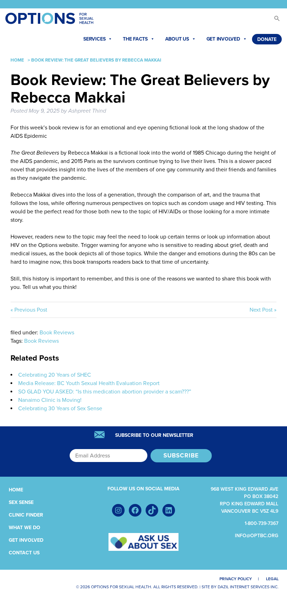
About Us (177, 39)
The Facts (135, 39)
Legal (272, 578)
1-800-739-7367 (261, 523)
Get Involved (223, 39)
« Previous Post (28, 309)
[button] (274, 20)
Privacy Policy (235, 578)
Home (17, 60)
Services (94, 39)
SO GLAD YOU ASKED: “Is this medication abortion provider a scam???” (104, 391)
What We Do (24, 528)
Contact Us (24, 553)
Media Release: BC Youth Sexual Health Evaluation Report (89, 383)
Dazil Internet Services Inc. (248, 586)
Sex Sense (21, 502)
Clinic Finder (26, 515)
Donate (266, 39)
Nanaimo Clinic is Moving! (50, 400)
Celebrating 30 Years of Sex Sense (60, 408)
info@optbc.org (256, 536)
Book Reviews (57, 332)
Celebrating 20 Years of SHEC (54, 374)
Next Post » (263, 309)
